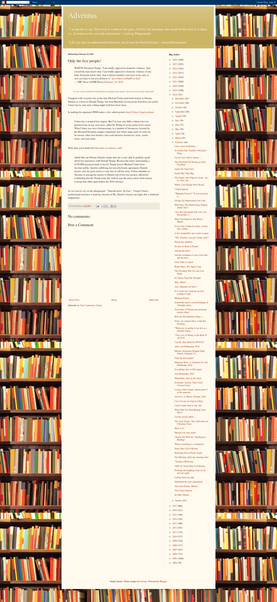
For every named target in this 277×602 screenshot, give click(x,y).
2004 (175, 562)
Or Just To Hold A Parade (186, 246)
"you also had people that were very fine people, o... (191, 213)
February (179, 142)
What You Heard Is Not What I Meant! (189, 220)
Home (114, 299)
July (177, 120)
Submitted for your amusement (188, 481)
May (177, 129)
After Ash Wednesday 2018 (187, 346)
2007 (175, 549)
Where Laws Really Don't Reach (189, 184)
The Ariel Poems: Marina (186, 486)
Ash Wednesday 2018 (184, 373)
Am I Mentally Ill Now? (186, 286)
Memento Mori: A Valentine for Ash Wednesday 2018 (191, 364)
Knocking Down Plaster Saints (188, 452)
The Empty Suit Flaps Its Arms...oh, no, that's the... (191, 179)
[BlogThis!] (106, 206)
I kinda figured (181, 189)
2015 (175, 514)
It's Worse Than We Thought (188, 277)
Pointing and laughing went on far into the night (190, 471)
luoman (143, 581)
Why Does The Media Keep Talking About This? (191, 206)
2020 (175, 85)
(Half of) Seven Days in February (190, 465)
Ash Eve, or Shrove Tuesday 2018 (190, 396)
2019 (175, 90)
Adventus (82, 15)
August (178, 115)
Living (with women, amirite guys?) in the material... (191, 391)
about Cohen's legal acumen (139, 112)
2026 (175, 59)
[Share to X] (109, 206)
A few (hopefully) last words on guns (192, 233)
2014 (175, 518)
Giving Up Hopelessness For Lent (190, 200)
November (180, 102)
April (178, 133)
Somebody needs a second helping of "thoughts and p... (191, 304)
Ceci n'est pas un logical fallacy (189, 401)
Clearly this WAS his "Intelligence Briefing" (190, 438)
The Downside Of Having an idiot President (190, 163)
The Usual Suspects (183, 490)
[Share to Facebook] (112, 206)
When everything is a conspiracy (189, 443)
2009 (175, 540)
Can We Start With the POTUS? (189, 342)
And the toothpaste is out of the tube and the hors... (191, 256)
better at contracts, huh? (110, 147)
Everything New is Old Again (188, 369)
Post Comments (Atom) (91, 305)
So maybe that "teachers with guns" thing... (191, 152)
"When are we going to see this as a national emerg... (191, 329)
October (179, 107)
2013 (175, 523)
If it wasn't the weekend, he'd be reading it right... (189, 292)
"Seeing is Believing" (184, 461)
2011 (175, 532)
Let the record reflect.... (185, 416)
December (180, 98)
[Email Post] (97, 206)
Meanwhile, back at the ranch (188, 378)
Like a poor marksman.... (186, 146)
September (180, 111)
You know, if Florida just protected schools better (190, 311)
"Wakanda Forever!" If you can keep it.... (191, 195)
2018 (175, 94)
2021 (175, 81)
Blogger (163, 581)
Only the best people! (184, 357)
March (178, 137)
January (179, 500)
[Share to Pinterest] (115, 206)
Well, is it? (179, 428)
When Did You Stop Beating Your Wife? (190, 411)
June (177, 124)
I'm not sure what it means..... (188, 157)
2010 (175, 536)
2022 (175, 77)
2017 (175, 505)
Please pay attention (184, 241)
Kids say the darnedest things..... (189, 316)
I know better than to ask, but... (189, 405)
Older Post (154, 299)
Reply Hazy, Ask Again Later (188, 266)
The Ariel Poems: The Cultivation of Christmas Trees (191, 422)
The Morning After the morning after (192, 457)
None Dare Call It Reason (186, 448)
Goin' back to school (184, 262)
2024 (175, 68)
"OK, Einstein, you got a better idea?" (192, 237)
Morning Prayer (182, 298)
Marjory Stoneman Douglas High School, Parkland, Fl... (190, 352)
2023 (175, 72)
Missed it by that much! (185, 432)
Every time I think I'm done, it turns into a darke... (191, 227)
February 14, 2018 (113, 81)
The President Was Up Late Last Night (189, 272)
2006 (175, 553)
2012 (175, 527)
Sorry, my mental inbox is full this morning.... (190, 322)
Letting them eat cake (184, 477)
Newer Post (74, 299)
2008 (175, 545)
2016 (175, 510)
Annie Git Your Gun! (184, 168)
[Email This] (103, 206)
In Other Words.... (183, 494)
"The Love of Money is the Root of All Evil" (191, 336)
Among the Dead (182, 250)
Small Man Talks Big (184, 173)
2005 (175, 558)
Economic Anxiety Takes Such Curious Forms (188, 384)
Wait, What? (180, 282)
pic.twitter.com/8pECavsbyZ (126, 78)
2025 (175, 64)
